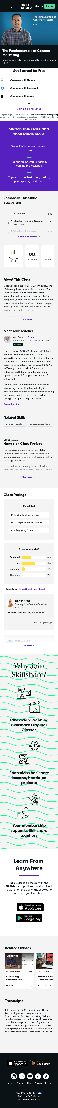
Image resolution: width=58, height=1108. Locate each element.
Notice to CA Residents (29, 1096)
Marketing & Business (40, 424)
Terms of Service (36, 115)
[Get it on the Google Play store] (29, 918)
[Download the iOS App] (17, 1063)
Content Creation (14, 424)
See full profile (11, 404)
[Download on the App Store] (29, 907)
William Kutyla (23, 641)
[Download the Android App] (40, 1063)
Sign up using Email (29, 108)
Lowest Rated (25, 589)
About (10, 1083)
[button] (5, 6)
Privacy (38, 1083)
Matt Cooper (23, 337)
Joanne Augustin (45, 986)
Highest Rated (11, 589)
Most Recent (39, 589)
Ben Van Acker (22, 600)
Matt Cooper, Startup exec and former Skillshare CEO (29, 61)
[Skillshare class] (19, 961)
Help (29, 1083)
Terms (48, 1083)
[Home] (26, 6)
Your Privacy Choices (26, 1093)
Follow (31, 337)
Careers (20, 1083)
